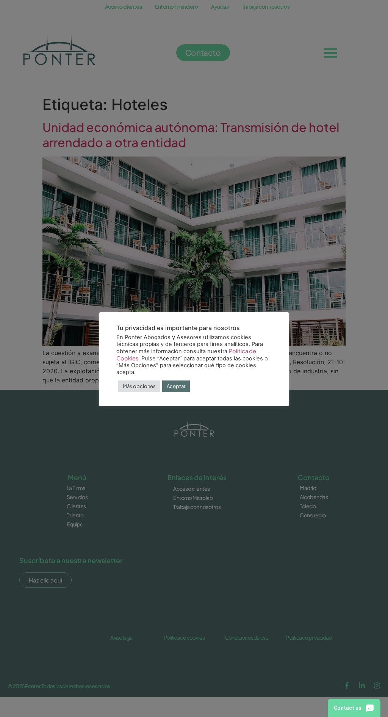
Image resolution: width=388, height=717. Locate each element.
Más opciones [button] (139, 386)
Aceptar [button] (176, 386)
